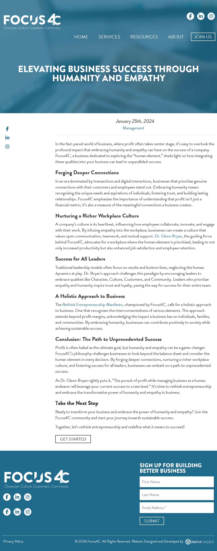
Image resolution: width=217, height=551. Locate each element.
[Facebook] (190, 16)
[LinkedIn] (200, 16)
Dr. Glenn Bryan (168, 236)
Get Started (73, 439)
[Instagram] (211, 16)
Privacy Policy (13, 541)
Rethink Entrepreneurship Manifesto (92, 304)
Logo (4, 504)
